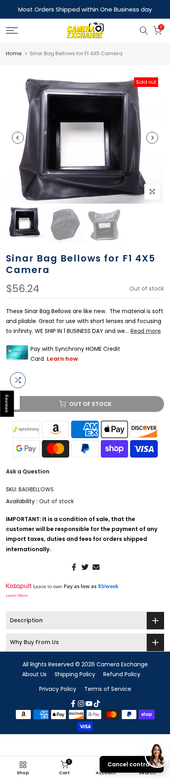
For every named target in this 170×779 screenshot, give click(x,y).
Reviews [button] (7, 403)
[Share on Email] (96, 567)
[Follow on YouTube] (89, 703)
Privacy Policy (57, 689)
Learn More (17, 595)
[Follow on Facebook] (73, 703)
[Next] (152, 138)
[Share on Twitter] (85, 567)
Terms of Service (107, 689)
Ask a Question (27, 471)
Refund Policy (121, 674)
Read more (145, 331)
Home (14, 53)
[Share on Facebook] (73, 567)
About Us (34, 674)
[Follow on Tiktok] (96, 703)
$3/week (108, 586)
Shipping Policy (75, 674)
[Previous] (18, 138)
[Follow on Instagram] (81, 703)
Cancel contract (132, 764)
